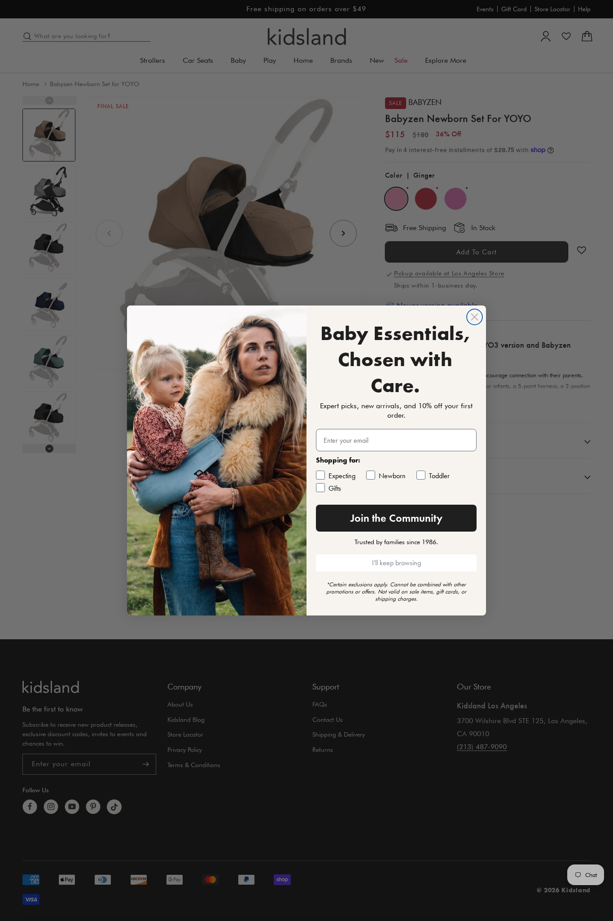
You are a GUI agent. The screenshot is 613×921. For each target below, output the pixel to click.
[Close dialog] (474, 317)
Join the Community (396, 517)
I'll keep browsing (396, 563)
